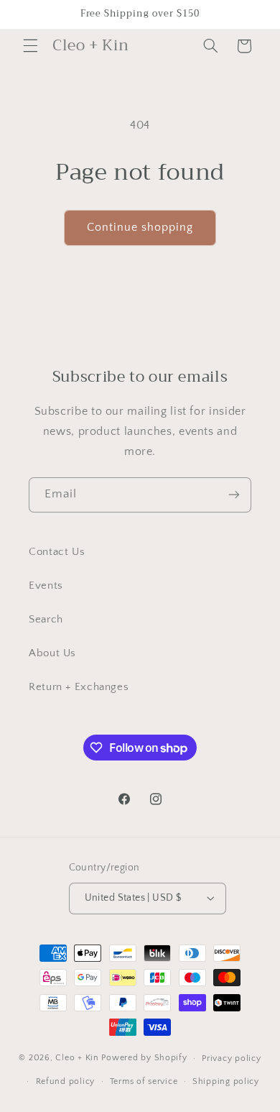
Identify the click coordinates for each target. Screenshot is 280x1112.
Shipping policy (225, 1081)
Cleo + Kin (76, 1057)
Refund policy (65, 1081)
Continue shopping (140, 227)
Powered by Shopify (144, 1057)
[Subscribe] (234, 495)
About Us (52, 653)
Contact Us (57, 552)
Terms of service (144, 1081)
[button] (30, 46)
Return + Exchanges (79, 687)
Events (46, 586)
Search (46, 619)
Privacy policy (231, 1058)
